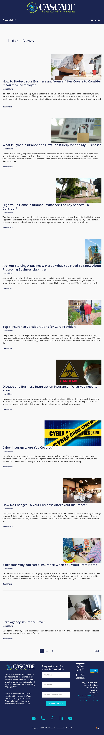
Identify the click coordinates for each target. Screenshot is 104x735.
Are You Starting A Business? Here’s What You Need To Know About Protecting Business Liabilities (52, 267)
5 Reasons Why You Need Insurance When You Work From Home (50, 565)
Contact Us (93, 700)
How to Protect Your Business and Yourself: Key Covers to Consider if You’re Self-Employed (52, 83)
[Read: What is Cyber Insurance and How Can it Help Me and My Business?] (76, 130)
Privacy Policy (90, 695)
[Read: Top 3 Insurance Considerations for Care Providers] (84, 312)
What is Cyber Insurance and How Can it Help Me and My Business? (52, 145)
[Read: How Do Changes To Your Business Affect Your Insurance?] (82, 490)
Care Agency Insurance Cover (24, 622)
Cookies (83, 700)
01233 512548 (9, 19)
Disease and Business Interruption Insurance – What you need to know (50, 388)
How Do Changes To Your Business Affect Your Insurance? (45, 505)
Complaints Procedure (87, 698)
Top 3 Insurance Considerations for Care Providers (39, 327)
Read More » (8, 106)
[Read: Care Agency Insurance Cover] (84, 607)
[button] (86, 731)
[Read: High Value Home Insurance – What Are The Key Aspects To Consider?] (78, 190)
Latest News (8, 89)
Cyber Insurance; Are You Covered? (28, 447)
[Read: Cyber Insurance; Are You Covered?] (73, 433)
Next (97, 650)
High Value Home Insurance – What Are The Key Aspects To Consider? (46, 206)
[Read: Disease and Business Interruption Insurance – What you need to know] (78, 372)
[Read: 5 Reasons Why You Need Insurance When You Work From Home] (82, 550)
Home (80, 695)
